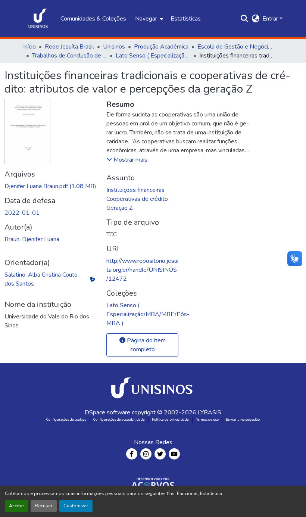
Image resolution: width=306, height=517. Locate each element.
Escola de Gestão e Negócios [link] (234, 47)
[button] (38, 19)
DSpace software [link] (107, 412)
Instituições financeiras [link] (135, 190)
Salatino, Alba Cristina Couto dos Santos (41, 279)
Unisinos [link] (114, 47)
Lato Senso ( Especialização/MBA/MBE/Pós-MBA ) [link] (153, 56)
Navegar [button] (146, 19)
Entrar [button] (271, 19)
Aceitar (16, 505)
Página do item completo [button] (145, 345)
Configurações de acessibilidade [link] (119, 419)
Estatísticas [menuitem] (186, 19)
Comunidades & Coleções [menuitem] (93, 19)
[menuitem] (148, 18)
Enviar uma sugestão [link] (243, 419)
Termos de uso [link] (207, 419)
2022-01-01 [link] (22, 213)
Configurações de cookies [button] (66, 419)
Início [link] (29, 47)
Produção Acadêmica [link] (161, 47)
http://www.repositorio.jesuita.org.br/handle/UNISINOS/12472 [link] (142, 270)
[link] (50, 186)
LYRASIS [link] (209, 412)
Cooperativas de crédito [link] (137, 199)
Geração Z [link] (119, 208)
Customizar (75, 505)
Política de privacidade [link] (170, 419)
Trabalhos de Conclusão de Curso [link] (69, 56)
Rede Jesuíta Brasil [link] (69, 47)
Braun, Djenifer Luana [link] (31, 239)
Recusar (44, 505)
